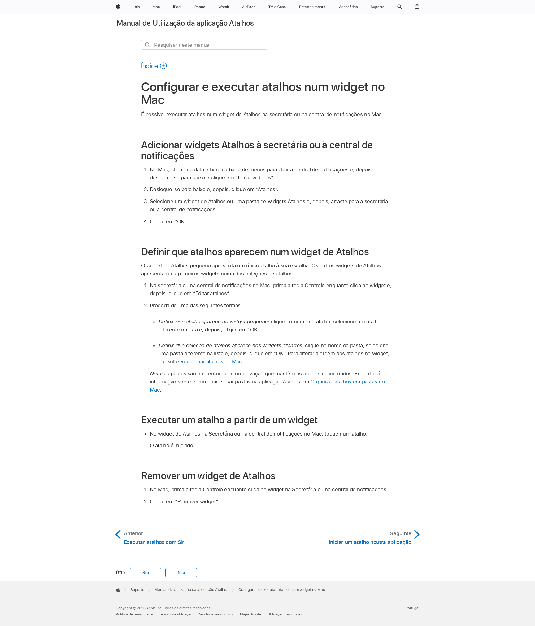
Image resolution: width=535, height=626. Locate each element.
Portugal (412, 608)
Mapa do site (250, 614)
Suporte (137, 590)
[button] (399, 7)
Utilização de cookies (285, 614)
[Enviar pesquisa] (148, 45)
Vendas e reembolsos (216, 614)
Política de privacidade (134, 614)
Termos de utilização (176, 614)
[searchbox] (204, 45)
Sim (145, 573)
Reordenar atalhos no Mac (211, 361)
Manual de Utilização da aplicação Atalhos (185, 23)
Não (181, 573)
